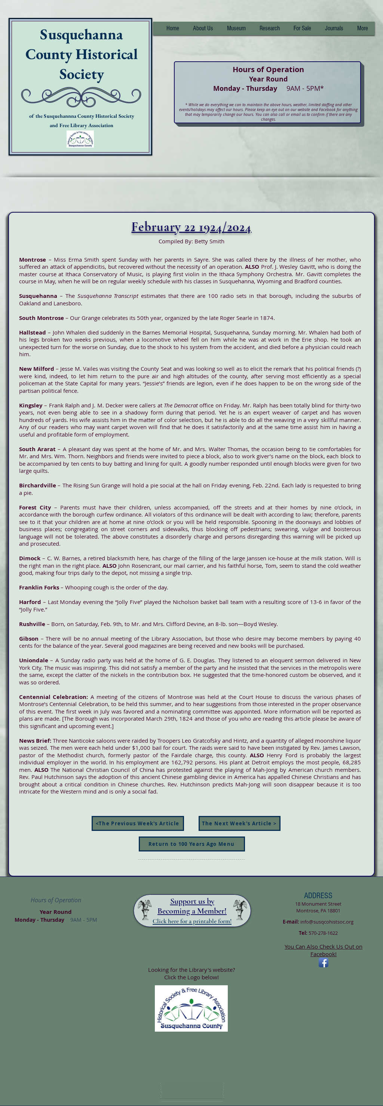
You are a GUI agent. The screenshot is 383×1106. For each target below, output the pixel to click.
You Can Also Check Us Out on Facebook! (323, 950)
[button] (269, 28)
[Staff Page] (192, 1091)
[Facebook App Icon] (323, 962)
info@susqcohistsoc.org (326, 921)
